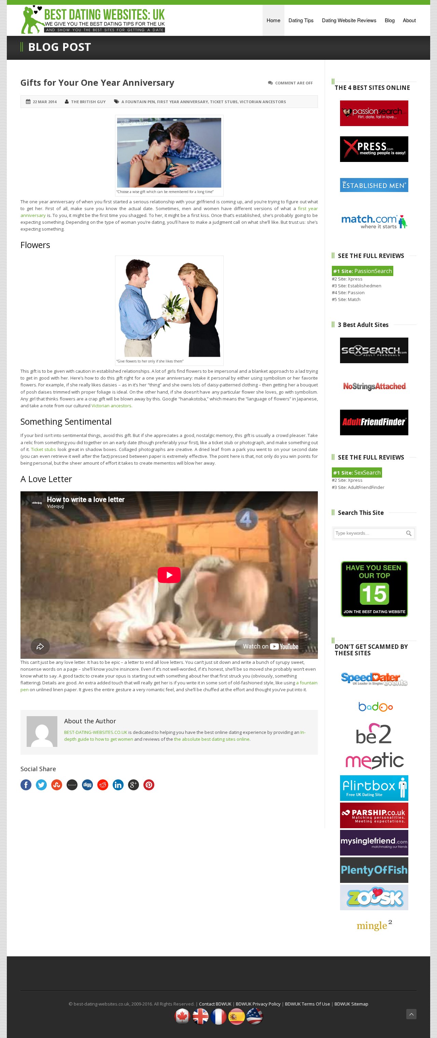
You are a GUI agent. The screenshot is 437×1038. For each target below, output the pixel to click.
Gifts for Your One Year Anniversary (97, 82)
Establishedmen (364, 286)
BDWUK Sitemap (351, 1004)
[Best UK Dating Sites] (200, 1023)
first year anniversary (182, 101)
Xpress (355, 279)
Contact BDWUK (215, 1004)
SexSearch (367, 472)
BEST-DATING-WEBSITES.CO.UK (95, 732)
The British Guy (88, 101)
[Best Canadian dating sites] (182, 1023)
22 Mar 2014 (44, 101)
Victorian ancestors (263, 101)
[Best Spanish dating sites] (236, 1023)
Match (354, 299)
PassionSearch (373, 271)
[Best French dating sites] (218, 1023)
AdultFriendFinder (366, 487)
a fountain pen (138, 101)
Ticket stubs (224, 101)
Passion (356, 292)
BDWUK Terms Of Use (307, 1004)
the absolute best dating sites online (212, 739)
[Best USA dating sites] (254, 1023)
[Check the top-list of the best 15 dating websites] (374, 615)
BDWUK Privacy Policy (258, 1004)
